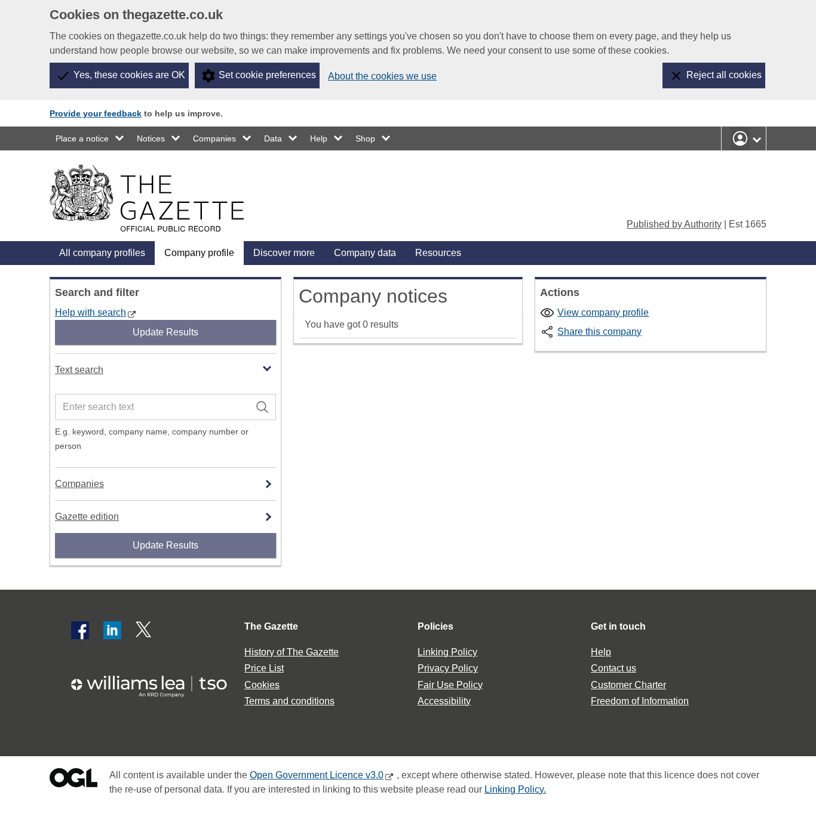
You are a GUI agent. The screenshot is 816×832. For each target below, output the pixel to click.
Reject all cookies (724, 75)
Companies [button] (79, 484)
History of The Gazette (291, 652)
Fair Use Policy (450, 685)
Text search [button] (79, 370)
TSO (156, 682)
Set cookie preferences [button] (267, 75)
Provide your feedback (96, 113)
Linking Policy (447, 652)
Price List (264, 668)
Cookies (262, 685)
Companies (214, 138)
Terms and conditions (289, 701)
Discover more (284, 253)
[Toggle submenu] (120, 138)
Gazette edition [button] (87, 516)
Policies (435, 626)
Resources (438, 253)
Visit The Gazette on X (145, 630)
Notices (151, 138)
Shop (365, 138)
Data (273, 138)
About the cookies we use (382, 76)
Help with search (90, 312)
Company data (365, 253)
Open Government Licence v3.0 (317, 775)
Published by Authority (674, 224)
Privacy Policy (448, 668)
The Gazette (271, 626)
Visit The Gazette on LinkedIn (112, 630)
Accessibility (444, 701)
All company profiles (102, 253)
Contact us (613, 668)
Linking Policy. (515, 789)
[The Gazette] (147, 198)
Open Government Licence (73, 780)
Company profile (199, 253)
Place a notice (82, 138)
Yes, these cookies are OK (129, 75)
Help (318, 138)
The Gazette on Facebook (80, 630)
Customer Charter (628, 685)
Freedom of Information (640, 701)
